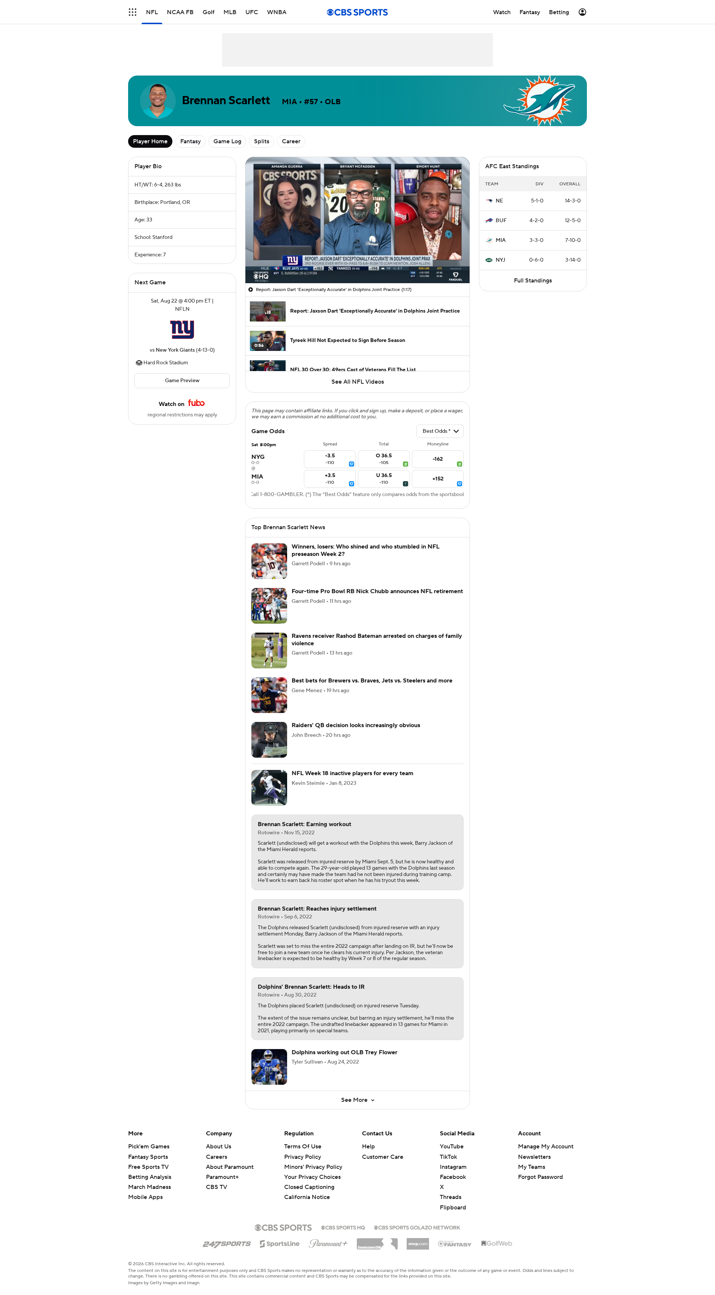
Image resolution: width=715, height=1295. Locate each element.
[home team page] (182, 330)
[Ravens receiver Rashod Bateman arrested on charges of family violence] (269, 650)
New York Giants (175, 350)
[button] (133, 12)
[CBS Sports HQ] (343, 1227)
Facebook (453, 1177)
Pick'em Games (148, 1146)
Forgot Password (540, 1177)
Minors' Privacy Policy (313, 1167)
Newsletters (534, 1157)
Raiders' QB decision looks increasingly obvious (356, 725)
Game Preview (182, 380)
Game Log (227, 141)
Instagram (453, 1167)
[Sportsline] (280, 1242)
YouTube (452, 1146)
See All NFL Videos (357, 382)
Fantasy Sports (148, 1157)
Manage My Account (545, 1146)
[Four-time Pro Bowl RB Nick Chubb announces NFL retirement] (269, 606)
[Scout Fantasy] (455, 1243)
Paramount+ (222, 1177)
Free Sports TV (148, 1167)
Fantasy (190, 141)
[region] (357, 220)
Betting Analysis (149, 1177)
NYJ (500, 260)
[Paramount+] (328, 1242)
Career (291, 141)
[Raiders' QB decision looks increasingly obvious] (269, 740)
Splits (261, 141)
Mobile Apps (145, 1197)
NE (499, 201)
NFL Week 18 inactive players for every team (352, 773)
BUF (501, 220)
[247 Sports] (227, 1242)
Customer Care (382, 1157)
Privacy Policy (302, 1157)
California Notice (307, 1197)
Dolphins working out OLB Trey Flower (344, 1052)
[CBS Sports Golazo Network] (417, 1227)
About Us (218, 1146)
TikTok (448, 1157)
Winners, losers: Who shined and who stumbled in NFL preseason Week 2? (365, 550)
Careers (216, 1157)
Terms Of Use (302, 1146)
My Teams (531, 1167)
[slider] (357, 261)
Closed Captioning (309, 1187)
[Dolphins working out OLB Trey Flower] (269, 1067)
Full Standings (533, 280)
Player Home (150, 141)
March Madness (149, 1187)
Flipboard (453, 1207)
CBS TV (216, 1187)
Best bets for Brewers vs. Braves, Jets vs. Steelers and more (372, 680)
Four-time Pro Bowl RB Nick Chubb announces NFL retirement (377, 591)
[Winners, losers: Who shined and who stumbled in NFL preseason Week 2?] (269, 561)
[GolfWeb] (496, 1243)
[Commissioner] (377, 1241)
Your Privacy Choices (312, 1177)
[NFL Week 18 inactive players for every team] (269, 788)
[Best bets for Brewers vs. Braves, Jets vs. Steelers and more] (269, 695)
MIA (501, 240)
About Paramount (230, 1167)
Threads (450, 1197)
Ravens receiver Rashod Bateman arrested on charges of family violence (377, 639)
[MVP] (418, 1241)
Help (368, 1146)
